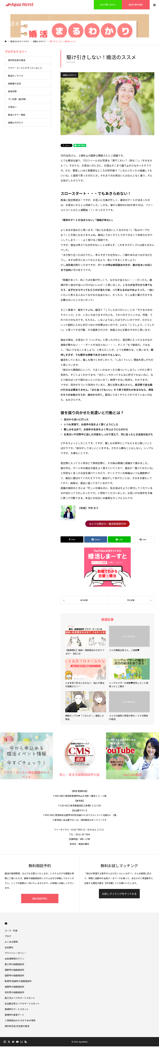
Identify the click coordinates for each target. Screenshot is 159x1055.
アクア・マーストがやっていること (25, 67)
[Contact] (21, 1041)
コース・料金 (11, 930)
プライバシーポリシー (15, 953)
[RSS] (25, 1041)
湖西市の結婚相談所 (14, 986)
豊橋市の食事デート (14, 1014)
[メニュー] (154, 4)
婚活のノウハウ (15, 75)
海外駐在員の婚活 (16, 60)
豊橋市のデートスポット (17, 1009)
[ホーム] (6, 41)
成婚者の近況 (14, 83)
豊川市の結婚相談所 (14, 964)
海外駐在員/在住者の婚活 (17, 1026)
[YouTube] (17, 1041)
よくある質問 (11, 941)
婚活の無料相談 (136, 4)
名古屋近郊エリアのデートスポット (22, 1003)
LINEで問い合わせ (108, 4)
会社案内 (9, 947)
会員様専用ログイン (14, 958)
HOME (6, 923)
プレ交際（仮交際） (17, 99)
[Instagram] (4, 1041)
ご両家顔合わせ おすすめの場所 (20, 1020)
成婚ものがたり (69, 75)
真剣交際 (12, 91)
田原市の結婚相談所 (14, 975)
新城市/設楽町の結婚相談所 (18, 981)
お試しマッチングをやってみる (119, 894)
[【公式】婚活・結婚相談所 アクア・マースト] (19, 4)
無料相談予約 (39, 898)
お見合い (12, 106)
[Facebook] (13, 1041)
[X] (8, 1041)
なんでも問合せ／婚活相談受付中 (107, 524)
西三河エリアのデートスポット (20, 997)
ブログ (8, 936)
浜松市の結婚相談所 (14, 992)
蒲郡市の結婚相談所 (14, 969)
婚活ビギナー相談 (16, 114)
